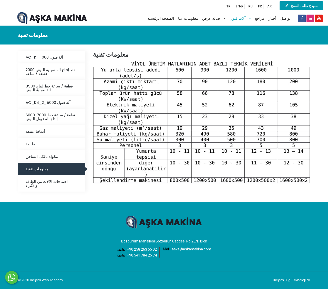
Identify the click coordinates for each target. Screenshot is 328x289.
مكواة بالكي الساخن (42, 156)
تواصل (285, 18)
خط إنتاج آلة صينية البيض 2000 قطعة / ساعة (51, 71)
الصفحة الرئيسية (160, 18)
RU (250, 6)
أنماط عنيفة (35, 131)
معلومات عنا (188, 18)
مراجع (259, 18)
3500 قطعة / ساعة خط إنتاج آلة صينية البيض (49, 88)
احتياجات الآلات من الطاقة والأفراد (47, 183)
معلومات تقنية (37, 169)
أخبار (272, 18)
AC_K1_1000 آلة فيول (44, 57)
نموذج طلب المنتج (304, 5)
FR (260, 6)
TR (228, 6)
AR (269, 6)
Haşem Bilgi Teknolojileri (291, 280)
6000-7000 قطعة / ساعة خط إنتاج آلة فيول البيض (51, 116)
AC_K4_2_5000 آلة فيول (48, 102)
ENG (239, 6)
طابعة (30, 144)
